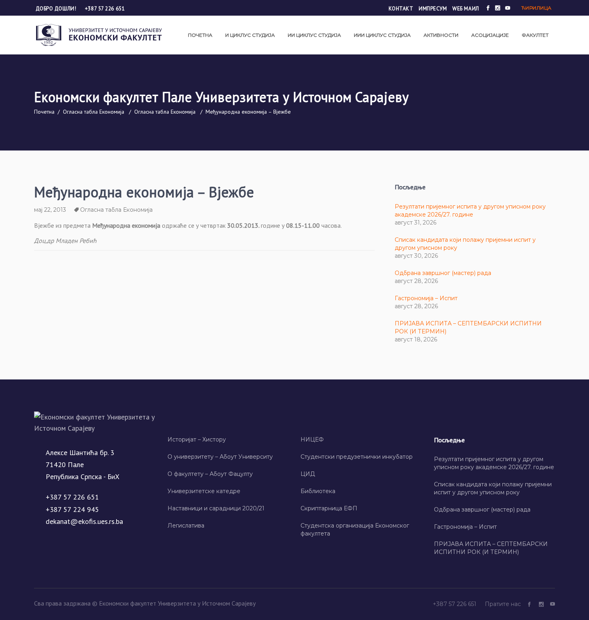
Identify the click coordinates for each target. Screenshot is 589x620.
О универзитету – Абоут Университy (220, 456)
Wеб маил (465, 8)
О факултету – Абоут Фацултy (210, 474)
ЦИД (308, 474)
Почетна (44, 111)
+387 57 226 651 (105, 8)
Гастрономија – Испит (426, 298)
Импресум (433, 8)
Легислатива (185, 525)
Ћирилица (536, 8)
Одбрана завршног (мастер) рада (443, 273)
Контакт (401, 8)
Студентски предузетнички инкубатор (357, 456)
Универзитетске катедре (203, 491)
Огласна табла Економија (93, 111)
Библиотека (318, 491)
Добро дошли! (57, 8)
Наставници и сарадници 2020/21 (215, 508)
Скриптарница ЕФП (329, 508)
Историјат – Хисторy (196, 439)
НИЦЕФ (312, 439)
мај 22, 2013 (50, 209)
